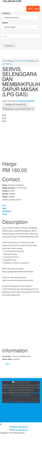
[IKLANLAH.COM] (11, 3)
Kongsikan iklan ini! (26, 108)
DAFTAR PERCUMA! (37, 9)
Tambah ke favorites (15, 104)
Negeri (5, 22)
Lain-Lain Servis (21, 60)
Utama (5, 60)
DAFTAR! (29, 9)
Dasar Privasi (32, 402)
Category (6, 13)
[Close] (1, 423)
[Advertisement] (21, 323)
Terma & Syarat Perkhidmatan (15, 402)
